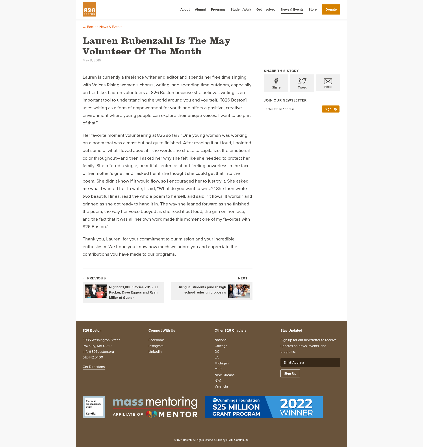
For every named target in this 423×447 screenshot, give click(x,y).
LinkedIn (155, 351)
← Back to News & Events (102, 26)
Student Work (241, 9)
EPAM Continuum (237, 440)
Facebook (156, 339)
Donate (331, 9)
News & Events (292, 9)
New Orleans (224, 374)
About (185, 9)
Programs (218, 9)
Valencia (221, 386)
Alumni (200, 9)
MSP (218, 368)
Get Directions (94, 366)
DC (217, 351)
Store (313, 9)
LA (217, 357)
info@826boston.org (98, 351)
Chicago (221, 345)
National (221, 339)
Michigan (222, 363)
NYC (218, 380)
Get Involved (266, 9)
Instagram (155, 345)
